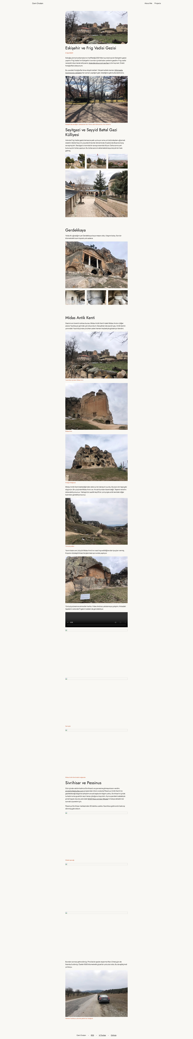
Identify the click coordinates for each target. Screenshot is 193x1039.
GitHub (113, 1035)
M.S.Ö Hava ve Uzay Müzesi (98, 799)
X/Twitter (102, 1035)
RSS (92, 1035)
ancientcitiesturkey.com (74, 791)
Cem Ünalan (37, 3)
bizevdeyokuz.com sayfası (99, 63)
